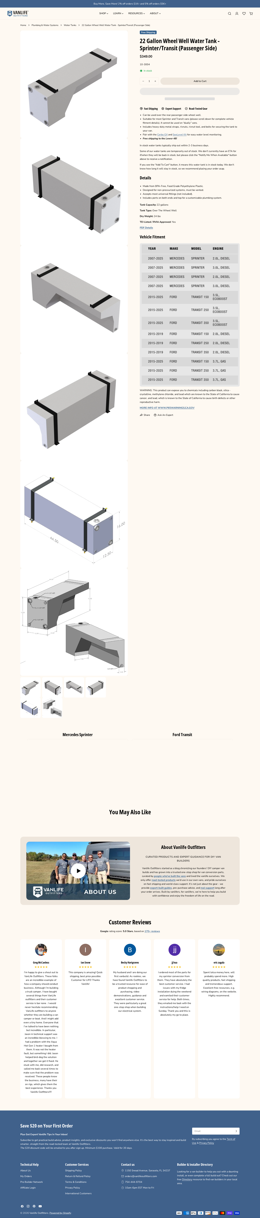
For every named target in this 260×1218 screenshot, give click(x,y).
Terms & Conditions (76, 1182)
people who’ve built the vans (170, 876)
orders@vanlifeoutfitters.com (141, 1176)
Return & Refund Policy (77, 1176)
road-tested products (164, 880)
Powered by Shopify (60, 1213)
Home (23, 25)
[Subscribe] (236, 1131)
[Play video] (78, 871)
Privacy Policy (206, 1143)
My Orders (26, 1176)
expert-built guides (161, 888)
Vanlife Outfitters (38, 1213)
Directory (187, 1179)
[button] (190, 91)
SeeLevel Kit (180, 134)
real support (207, 888)
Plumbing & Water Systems (45, 25)
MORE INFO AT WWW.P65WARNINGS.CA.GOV (167, 407)
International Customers (78, 1193)
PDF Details (146, 227)
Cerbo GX (162, 134)
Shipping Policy (73, 1170)
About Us (25, 1170)
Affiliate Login (28, 1187)
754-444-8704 (133, 1182)
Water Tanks (70, 25)
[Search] (230, 14)
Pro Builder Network (31, 1182)
